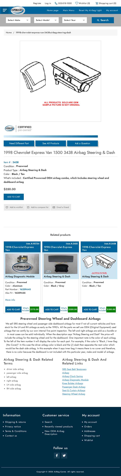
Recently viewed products (59, 426)
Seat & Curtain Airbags (73, 390)
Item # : (8, 162)
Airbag (65, 372)
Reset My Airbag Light (90, 10)
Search (104, 20)
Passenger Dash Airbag (73, 387)
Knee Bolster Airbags (72, 383)
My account (112, 10)
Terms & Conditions (15, 431)
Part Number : (12, 289)
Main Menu (69, 10)
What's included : (13, 178)
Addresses (89, 431)
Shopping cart (92, 435)
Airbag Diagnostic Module (75, 380)
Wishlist (88, 440)
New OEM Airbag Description (54, 433)
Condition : (9, 166)
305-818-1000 (65, 3)
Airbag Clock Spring (72, 376)
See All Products (50, 143)
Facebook (57, 456)
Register (37, 3)
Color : (7, 174)
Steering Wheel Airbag (73, 394)
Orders (88, 426)
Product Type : (11, 170)
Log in (48, 3)
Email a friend (63, 207)
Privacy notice (13, 426)
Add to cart (13, 196)
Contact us (11, 435)
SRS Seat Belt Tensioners (74, 369)
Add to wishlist (16, 207)
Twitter (64, 456)
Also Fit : (9, 293)
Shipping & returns (15, 422)
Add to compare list (39, 207)
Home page (53, 10)
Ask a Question (82, 143)
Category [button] (5, 10)
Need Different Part (19, 143)
